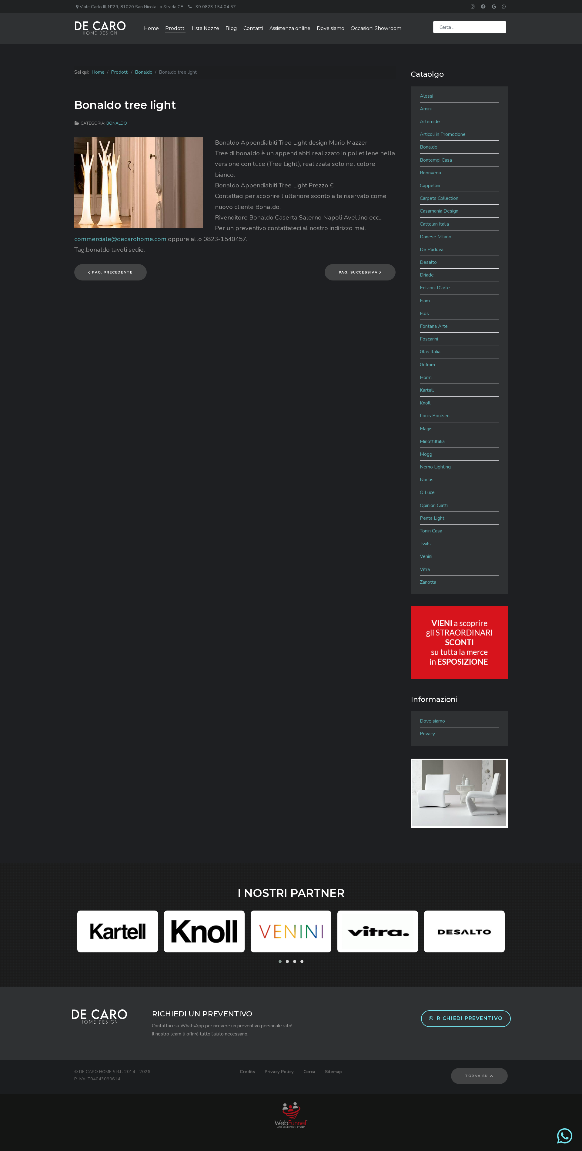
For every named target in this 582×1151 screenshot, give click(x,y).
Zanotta (428, 582)
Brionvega (430, 172)
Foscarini (429, 339)
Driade (427, 275)
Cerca (309, 1072)
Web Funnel (291, 1115)
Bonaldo (116, 123)
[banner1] (459, 642)
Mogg (426, 454)
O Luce (427, 492)
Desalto (428, 262)
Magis (426, 428)
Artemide (430, 121)
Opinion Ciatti (434, 505)
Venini (426, 556)
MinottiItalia (432, 441)
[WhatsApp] (565, 1141)
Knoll (425, 403)
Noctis (426, 479)
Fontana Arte (434, 326)
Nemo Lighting (435, 467)
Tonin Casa (431, 531)
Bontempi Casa (436, 160)
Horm (426, 377)
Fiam (425, 300)
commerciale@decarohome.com (120, 239)
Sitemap (333, 1072)
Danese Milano (435, 236)
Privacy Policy (279, 1072)
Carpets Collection (439, 198)
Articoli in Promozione (443, 134)
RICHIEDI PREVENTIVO (470, 1018)
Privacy (427, 733)
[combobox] (469, 27)
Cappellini (430, 185)
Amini (426, 109)
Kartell (427, 390)
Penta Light (432, 518)
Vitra (425, 569)
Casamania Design (439, 211)
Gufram (427, 364)
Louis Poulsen (435, 415)
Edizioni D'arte (435, 287)
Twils (425, 543)
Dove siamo (432, 721)
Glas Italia (430, 351)
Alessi (426, 96)
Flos (424, 313)
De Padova (431, 249)
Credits (247, 1072)
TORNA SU (477, 1076)
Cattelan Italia (434, 224)
